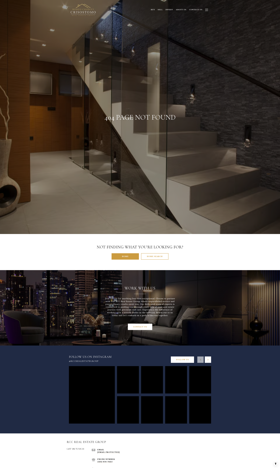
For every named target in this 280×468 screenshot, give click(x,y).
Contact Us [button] (140, 327)
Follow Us (182, 360)
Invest (169, 10)
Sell (160, 10)
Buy (153, 10)
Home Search (155, 256)
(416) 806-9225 (105, 462)
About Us (181, 10)
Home (125, 256)
